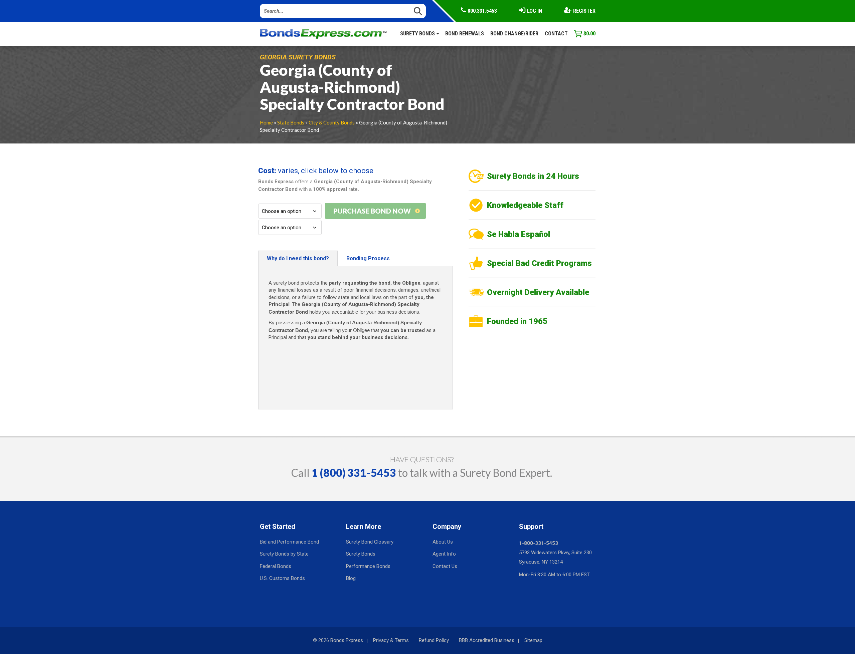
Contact (556, 33)
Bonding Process (368, 258)
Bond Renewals (464, 33)
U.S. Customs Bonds (282, 578)
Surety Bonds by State (284, 554)
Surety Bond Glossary (369, 542)
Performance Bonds (368, 566)
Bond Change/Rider (514, 33)
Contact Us (445, 566)
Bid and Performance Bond (289, 542)
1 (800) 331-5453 (354, 472)
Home (266, 122)
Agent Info (444, 554)
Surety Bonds (418, 33)
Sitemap (533, 640)
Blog (351, 578)
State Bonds (290, 122)
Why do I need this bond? (298, 258)
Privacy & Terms (391, 640)
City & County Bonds (332, 122)
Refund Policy (434, 640)
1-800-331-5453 (538, 543)
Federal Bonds (275, 566)
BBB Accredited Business (486, 640)
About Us (443, 542)
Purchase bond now (372, 211)
